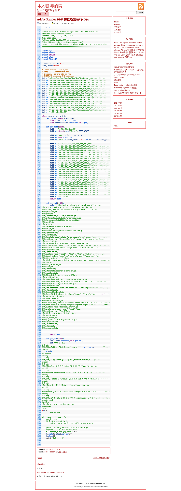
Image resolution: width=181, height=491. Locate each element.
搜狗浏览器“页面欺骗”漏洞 (124, 67)
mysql (132, 45)
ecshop (139, 42)
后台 (135, 50)
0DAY (117, 42)
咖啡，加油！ (119, 77)
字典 (121, 52)
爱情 (133, 55)
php (141, 45)
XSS (123, 50)
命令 (139, 50)
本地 (115, 55)
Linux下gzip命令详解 (101, 458)
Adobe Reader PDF (50, 452)
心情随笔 (117, 32)
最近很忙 (117, 80)
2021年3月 (118, 108)
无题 (40, 458)
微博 (125, 52)
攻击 (135, 52)
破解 (115, 57)
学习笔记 (57, 23)
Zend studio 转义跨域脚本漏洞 (125, 85)
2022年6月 (118, 106)
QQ (123, 47)
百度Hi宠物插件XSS (122, 90)
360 (121, 43)
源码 (123, 55)
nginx (138, 45)
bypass (126, 42)
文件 (138, 52)
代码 (61, 452)
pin (115, 47)
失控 (116, 83)
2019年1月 (118, 113)
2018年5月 (118, 116)
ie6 (124, 45)
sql (132, 47)
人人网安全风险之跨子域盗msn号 (127, 75)
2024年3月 (118, 103)
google (117, 45)
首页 (40, 14)
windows (117, 50)
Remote (128, 47)
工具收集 (64, 23)
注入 (120, 55)
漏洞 (129, 54)
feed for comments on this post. (50, 472)
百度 (141, 55)
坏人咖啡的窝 (49, 5)
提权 (131, 52)
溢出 (65, 452)
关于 (46, 14)
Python (117, 25)
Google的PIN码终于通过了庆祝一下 (127, 93)
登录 (116, 126)
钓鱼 (131, 57)
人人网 (127, 50)
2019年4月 (118, 111)
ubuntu (136, 47)
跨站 (127, 57)
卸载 (131, 50)
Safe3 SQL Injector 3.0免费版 (125, 88)
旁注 (142, 52)
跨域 (122, 57)
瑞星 (137, 55)
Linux (116, 22)
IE (122, 45)
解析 (119, 57)
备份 (117, 52)
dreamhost (132, 42)
